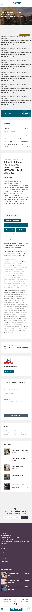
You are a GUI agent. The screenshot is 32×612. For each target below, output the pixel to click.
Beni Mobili (8, 18)
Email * (5, 387)
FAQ (2, 552)
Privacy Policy (5, 561)
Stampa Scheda (15, 433)
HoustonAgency (25, 601)
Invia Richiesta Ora (16, 415)
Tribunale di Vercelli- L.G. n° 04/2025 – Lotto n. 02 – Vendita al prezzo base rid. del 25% (19, 580)
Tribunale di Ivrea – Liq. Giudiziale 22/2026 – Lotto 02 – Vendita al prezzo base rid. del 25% (19, 587)
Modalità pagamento (12, 220)
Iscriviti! (25, 517)
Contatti (3, 558)
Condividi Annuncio (6, 433)
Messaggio (7, 399)
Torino (13, 18)
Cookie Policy (5, 564)
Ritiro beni (21, 230)
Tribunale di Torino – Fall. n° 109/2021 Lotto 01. (20, 485)
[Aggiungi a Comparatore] (27, 452)
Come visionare (11, 225)
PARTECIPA (16, 609)
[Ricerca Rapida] (29, 16)
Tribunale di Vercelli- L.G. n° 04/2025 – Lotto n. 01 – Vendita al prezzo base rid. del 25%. (19, 573)
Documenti (9, 230)
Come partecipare (11, 215)
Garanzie (23, 225)
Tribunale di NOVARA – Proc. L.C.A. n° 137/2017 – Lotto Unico (20, 476)
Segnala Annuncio (23, 433)
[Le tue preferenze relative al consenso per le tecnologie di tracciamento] (29, 609)
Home (2, 18)
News (2, 555)
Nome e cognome (8, 393)
